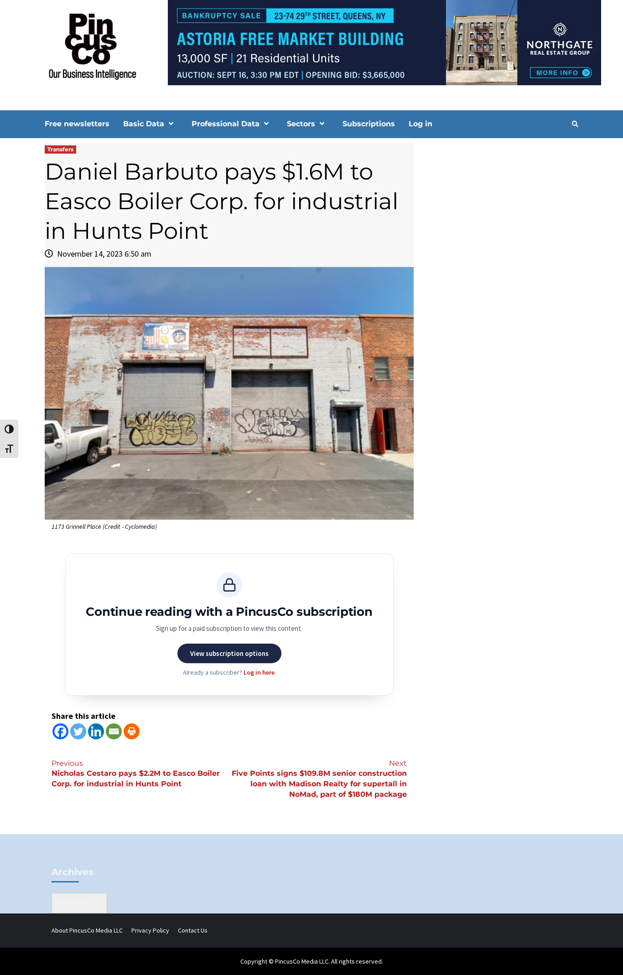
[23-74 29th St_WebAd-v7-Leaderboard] (311, 42)
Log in (420, 123)
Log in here (259, 672)
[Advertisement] (500, 220)
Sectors (301, 123)
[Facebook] (60, 731)
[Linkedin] (96, 731)
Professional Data (226, 123)
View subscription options (229, 653)
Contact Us (193, 930)
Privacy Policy (150, 930)
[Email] (114, 731)
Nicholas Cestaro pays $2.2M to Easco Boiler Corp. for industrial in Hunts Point (136, 774)
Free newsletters (77, 123)
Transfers (60, 149)
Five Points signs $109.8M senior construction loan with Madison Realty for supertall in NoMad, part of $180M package (319, 779)
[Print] (132, 731)
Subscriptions (369, 123)
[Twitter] (78, 731)
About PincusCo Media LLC (87, 930)
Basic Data (143, 123)
